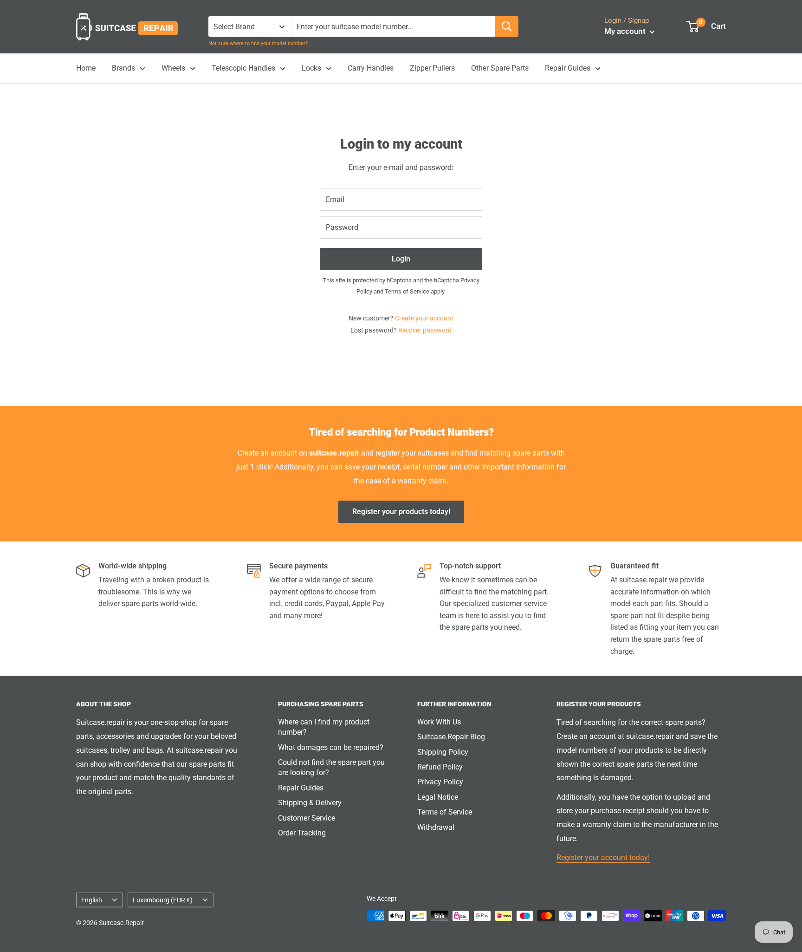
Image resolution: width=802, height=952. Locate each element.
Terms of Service (407, 291)
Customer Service (306, 818)
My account (625, 31)
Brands (123, 68)
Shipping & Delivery (310, 802)
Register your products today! (401, 511)
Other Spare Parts (500, 68)
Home (86, 68)
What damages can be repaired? (330, 747)
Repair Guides (567, 68)
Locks (311, 68)
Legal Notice (437, 797)
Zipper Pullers (432, 68)
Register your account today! (603, 857)
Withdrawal (435, 827)
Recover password (425, 330)
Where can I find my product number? (323, 727)
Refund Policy (440, 767)
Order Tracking (302, 832)
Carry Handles (371, 68)
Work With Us (439, 721)
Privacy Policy (440, 781)
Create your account (424, 318)
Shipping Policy (442, 752)
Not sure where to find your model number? (258, 43)
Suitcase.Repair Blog (451, 736)
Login (401, 258)
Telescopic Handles (243, 68)
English (91, 900)
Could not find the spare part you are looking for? (331, 767)
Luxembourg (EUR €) (163, 900)
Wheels (173, 68)
